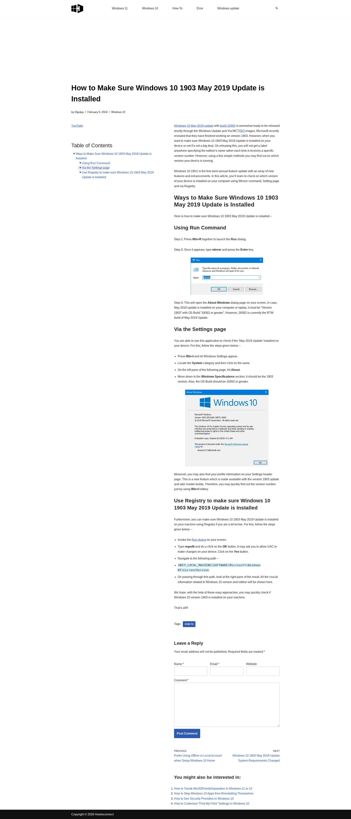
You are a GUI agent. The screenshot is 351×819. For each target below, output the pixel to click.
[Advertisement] (175, 54)
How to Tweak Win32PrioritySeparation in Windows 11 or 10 (213, 788)
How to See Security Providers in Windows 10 (204, 798)
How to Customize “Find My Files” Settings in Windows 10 (211, 803)
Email (214, 664)
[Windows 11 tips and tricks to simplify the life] (77, 8)
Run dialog (199, 539)
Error (200, 8)
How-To (177, 8)
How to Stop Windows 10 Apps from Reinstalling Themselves (213, 793)
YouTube (77, 125)
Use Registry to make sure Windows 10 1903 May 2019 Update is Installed (118, 175)
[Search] (277, 8)
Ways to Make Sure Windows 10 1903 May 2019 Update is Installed (114, 156)
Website (251, 664)
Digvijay (79, 111)
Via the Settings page (96, 167)
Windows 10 (150, 8)
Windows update (228, 8)
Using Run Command (96, 163)
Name (179, 664)
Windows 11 (120, 8)
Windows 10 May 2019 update (193, 125)
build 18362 (227, 125)
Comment (181, 680)
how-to (189, 624)
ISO (242, 130)
